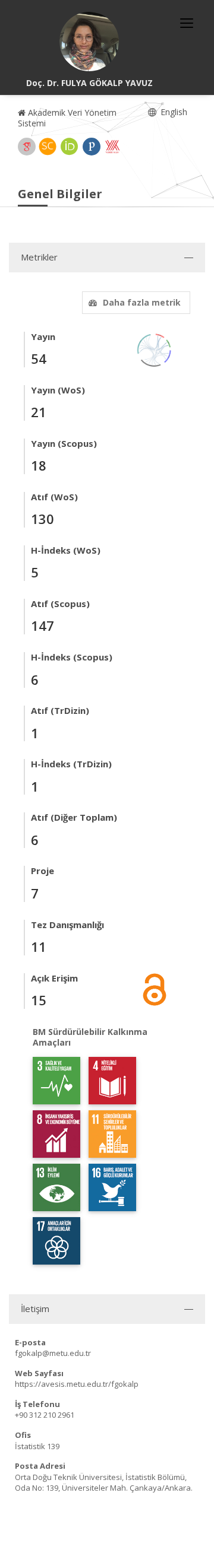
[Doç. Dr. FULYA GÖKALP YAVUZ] (89, 41)
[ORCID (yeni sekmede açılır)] (69, 146)
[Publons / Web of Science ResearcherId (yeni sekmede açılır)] (91, 146)
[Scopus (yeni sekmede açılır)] (47, 146)
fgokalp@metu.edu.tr (53, 1353)
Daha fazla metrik (142, 302)
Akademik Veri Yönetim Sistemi (67, 118)
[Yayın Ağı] (154, 349)
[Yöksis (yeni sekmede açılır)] (112, 146)
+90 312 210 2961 (44, 1414)
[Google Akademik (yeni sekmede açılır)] (27, 146)
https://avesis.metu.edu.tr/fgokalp (77, 1384)
